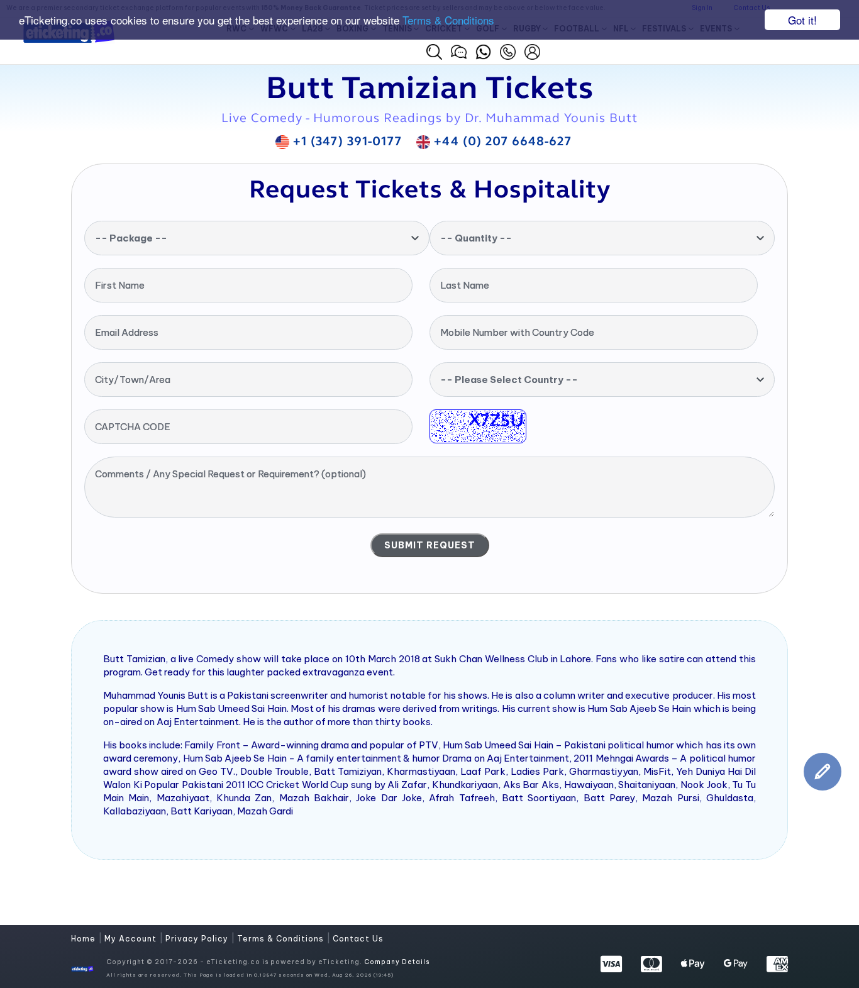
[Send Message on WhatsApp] (483, 50)
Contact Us (358, 938)
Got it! (802, 20)
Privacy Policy (198, 938)
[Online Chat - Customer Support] (459, 50)
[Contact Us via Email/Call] (508, 50)
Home (84, 938)
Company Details (397, 962)
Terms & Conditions (448, 20)
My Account (131, 938)
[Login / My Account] (532, 50)
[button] (434, 52)
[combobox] (257, 238)
